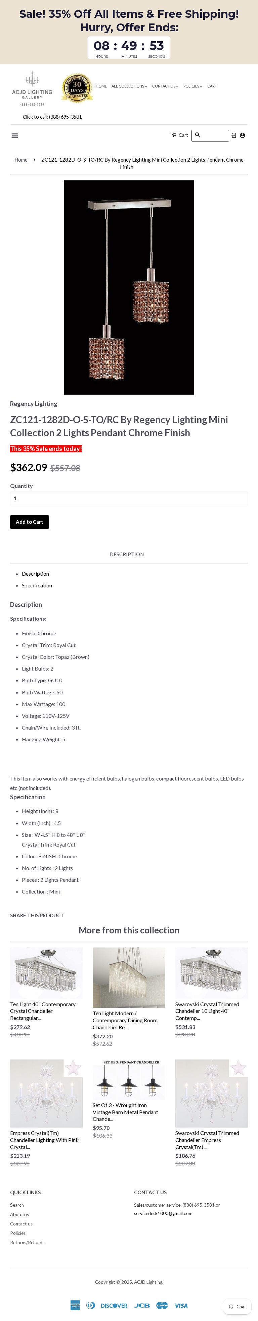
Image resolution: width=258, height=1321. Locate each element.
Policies (191, 86)
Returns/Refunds (27, 1242)
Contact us (164, 86)
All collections (128, 86)
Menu (15, 136)
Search (17, 1205)
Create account (242, 135)
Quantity (21, 485)
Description (127, 554)
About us (19, 1214)
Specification (37, 585)
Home (101, 86)
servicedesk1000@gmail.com (163, 1213)
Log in (233, 135)
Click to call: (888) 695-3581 (52, 117)
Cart (212, 86)
